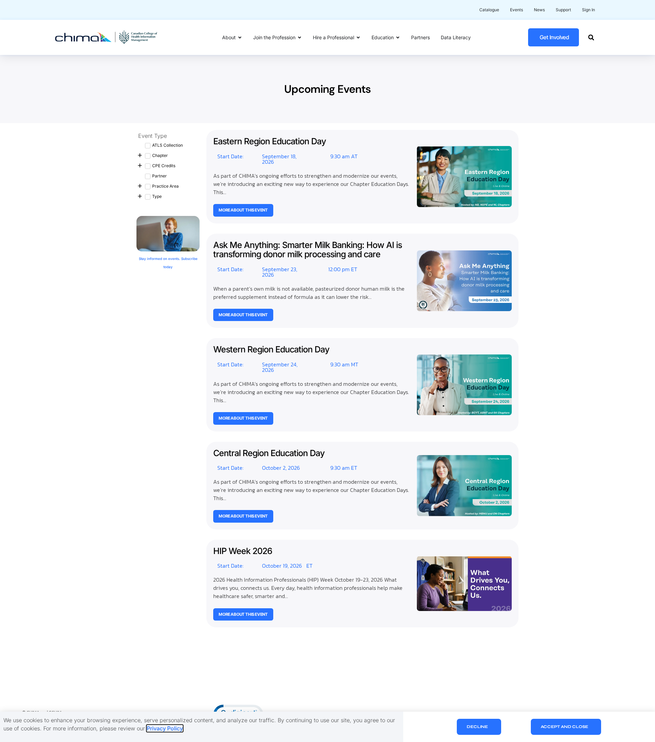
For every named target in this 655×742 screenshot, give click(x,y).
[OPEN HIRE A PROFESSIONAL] (358, 37)
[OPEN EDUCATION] (397, 37)
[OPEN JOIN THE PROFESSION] (299, 37)
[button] (591, 37)
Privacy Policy (165, 728)
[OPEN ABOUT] (239, 37)
